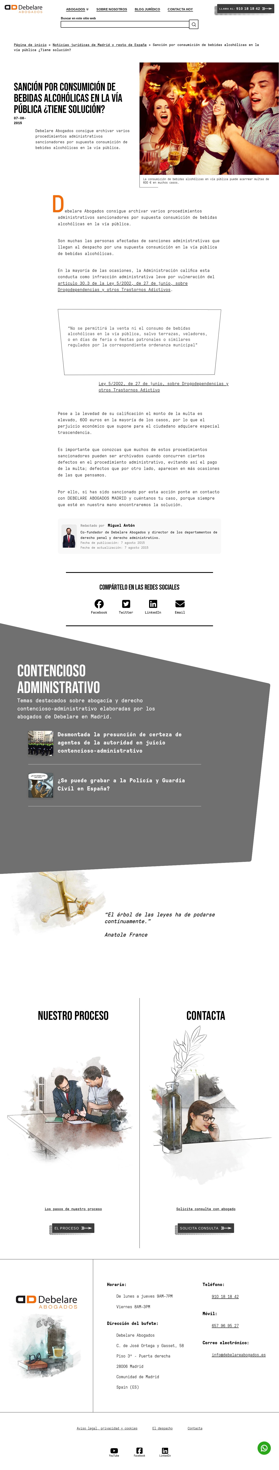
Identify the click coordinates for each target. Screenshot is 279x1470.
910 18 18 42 (225, 1296)
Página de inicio (30, 45)
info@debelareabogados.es (239, 1355)
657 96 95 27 (225, 1325)
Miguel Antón (121, 525)
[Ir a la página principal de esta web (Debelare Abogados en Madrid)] (23, 9)
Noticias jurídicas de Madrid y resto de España (100, 45)
